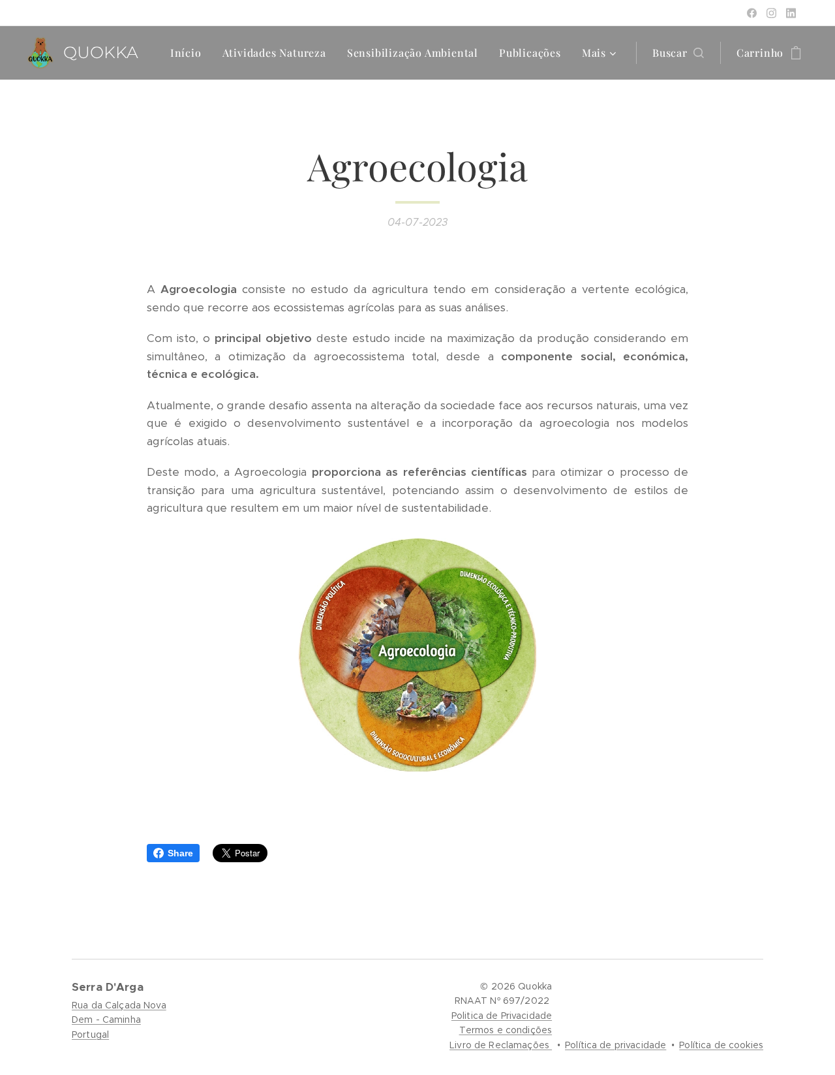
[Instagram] (771, 13)
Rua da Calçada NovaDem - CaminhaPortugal (119, 1019)
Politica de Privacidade (501, 1015)
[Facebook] (752, 13)
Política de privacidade (615, 1045)
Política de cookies (721, 1045)
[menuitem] (189, 53)
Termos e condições (506, 1030)
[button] (678, 53)
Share (180, 853)
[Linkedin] (791, 13)
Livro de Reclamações (500, 1045)
